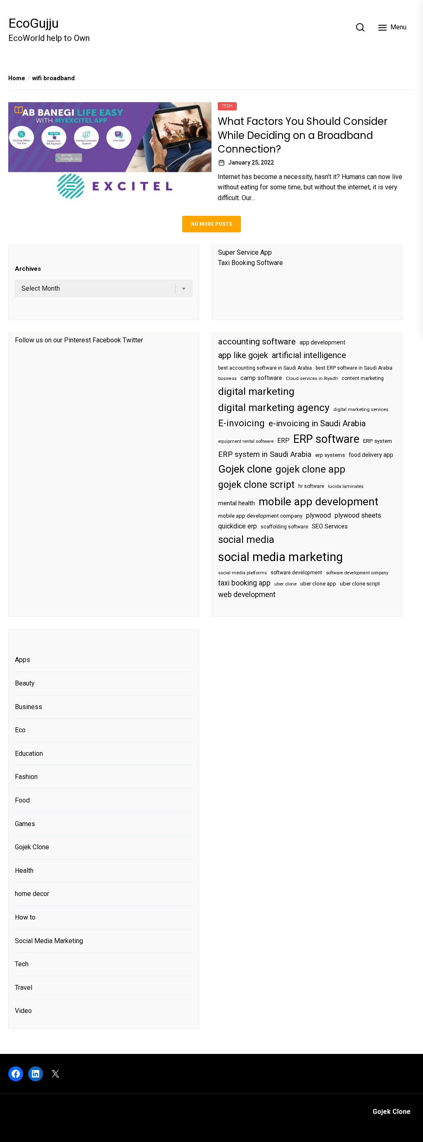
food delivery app (371, 455)
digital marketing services (360, 409)
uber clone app (318, 584)
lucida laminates (346, 486)
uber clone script (360, 584)
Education (29, 753)
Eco (20, 730)
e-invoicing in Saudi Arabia (317, 423)
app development (322, 342)
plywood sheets (358, 515)
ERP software (326, 439)
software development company (357, 573)
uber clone (285, 584)
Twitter (133, 340)
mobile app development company (260, 516)
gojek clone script (256, 484)
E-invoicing (241, 423)
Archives (28, 268)
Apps (22, 660)
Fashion (26, 777)
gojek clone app (310, 469)
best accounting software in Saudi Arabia (265, 368)
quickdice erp (237, 526)
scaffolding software (284, 527)
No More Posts (211, 224)
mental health (236, 503)
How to (25, 917)
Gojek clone (245, 469)
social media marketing (280, 557)
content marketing (363, 378)
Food (22, 800)
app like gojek (243, 355)
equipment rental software (245, 441)
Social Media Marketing (49, 941)
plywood (318, 515)
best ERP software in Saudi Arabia (354, 368)
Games (25, 824)
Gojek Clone (32, 847)
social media (246, 539)
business (227, 378)
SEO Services (330, 526)
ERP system (377, 441)
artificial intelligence (309, 355)
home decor (32, 894)
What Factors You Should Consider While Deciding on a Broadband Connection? (302, 135)
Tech (227, 106)
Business (28, 707)
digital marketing (256, 391)
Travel (23, 987)
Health (24, 870)
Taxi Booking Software (250, 263)
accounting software (257, 341)
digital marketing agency (274, 407)
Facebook (107, 340)
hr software (311, 486)
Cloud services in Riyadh (312, 378)
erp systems (330, 455)
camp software (261, 378)
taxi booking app (244, 583)
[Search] (360, 27)
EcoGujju (33, 23)
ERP (283, 440)
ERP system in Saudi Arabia (264, 454)
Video (23, 1011)
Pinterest (77, 340)
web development (247, 594)
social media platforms (242, 573)
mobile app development (318, 501)
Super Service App (245, 252)
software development (296, 573)
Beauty (25, 683)
